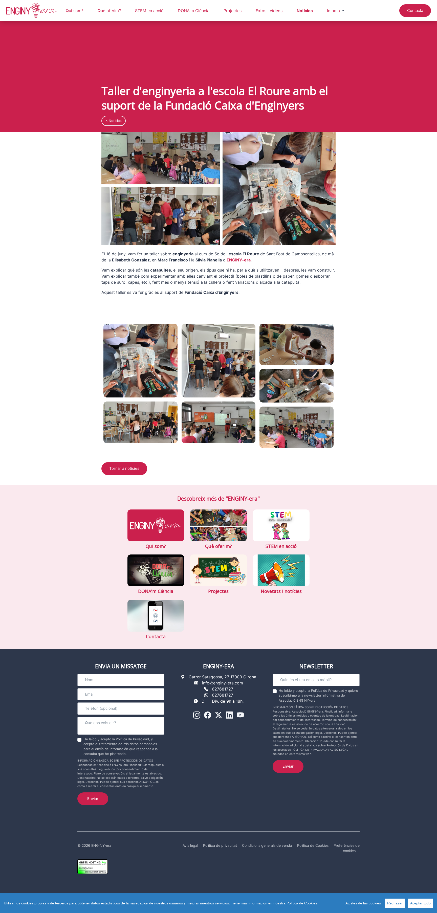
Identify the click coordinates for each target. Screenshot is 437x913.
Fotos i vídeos (269, 10)
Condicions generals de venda (267, 845)
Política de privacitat (220, 845)
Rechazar (395, 903)
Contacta (415, 10)
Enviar (92, 798)
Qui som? (74, 10)
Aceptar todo (420, 903)
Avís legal (190, 845)
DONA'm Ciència (193, 10)
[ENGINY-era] (31, 10)
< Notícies (113, 121)
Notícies (305, 10)
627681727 (222, 689)
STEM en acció (149, 10)
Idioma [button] (333, 10)
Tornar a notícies (124, 468)
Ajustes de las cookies (363, 903)
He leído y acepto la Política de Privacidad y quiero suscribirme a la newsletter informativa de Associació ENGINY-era (318, 695)
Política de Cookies (302, 903)
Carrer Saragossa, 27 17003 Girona (222, 676)
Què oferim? (109, 10)
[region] (218, 903)
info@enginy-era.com (222, 682)
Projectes (233, 10)
